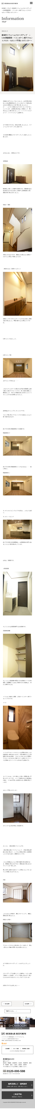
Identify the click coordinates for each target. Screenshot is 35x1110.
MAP (5, 1043)
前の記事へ (7, 1003)
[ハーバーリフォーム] (9, 3)
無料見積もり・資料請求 (17, 1085)
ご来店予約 (17, 1095)
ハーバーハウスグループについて (17, 1051)
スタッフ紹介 (16, 1048)
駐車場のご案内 (26, 1048)
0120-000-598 (16, 1071)
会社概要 (7, 1048)
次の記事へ (27, 1003)
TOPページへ (10, 1011)
